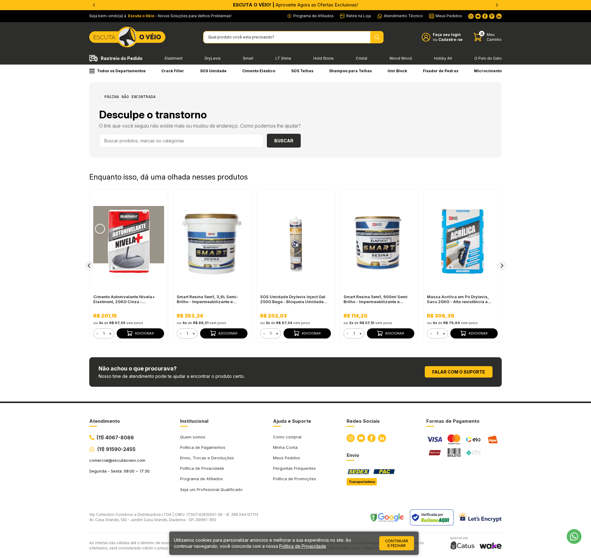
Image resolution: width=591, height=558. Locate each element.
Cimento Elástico (258, 71)
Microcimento (488, 71)
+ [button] (110, 333)
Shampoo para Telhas (350, 71)
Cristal (361, 58)
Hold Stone (323, 58)
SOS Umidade (213, 71)
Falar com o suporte (458, 371)
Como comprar (287, 436)
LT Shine (283, 58)
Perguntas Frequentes (294, 468)
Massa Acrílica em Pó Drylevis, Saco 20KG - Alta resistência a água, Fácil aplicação (458, 299)
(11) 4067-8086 (115, 437)
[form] (104, 333)
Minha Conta (285, 447)
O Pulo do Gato (488, 58)
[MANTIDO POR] (462, 545)
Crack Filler (172, 71)
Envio (353, 455)
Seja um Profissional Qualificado (211, 489)
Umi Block (397, 71)
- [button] (97, 333)
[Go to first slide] (497, 5)
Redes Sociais (363, 421)
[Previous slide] (94, 5)
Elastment (174, 58)
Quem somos (192, 436)
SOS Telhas (302, 71)
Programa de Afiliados (201, 478)
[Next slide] (502, 266)
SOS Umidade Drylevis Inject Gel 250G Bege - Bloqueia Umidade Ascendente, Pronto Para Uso (292, 299)
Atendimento (104, 421)
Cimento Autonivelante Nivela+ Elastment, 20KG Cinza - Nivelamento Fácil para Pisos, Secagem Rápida (124, 299)
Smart (248, 58)
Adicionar (144, 333)
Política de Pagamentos (202, 447)
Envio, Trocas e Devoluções (207, 457)
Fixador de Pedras (440, 71)
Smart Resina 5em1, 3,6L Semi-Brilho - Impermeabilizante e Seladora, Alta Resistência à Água (210, 299)
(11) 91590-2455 (116, 449)
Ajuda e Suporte (292, 421)
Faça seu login (447, 34)
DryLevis (213, 58)
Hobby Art (443, 58)
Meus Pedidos (286, 457)
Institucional (194, 421)
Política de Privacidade (202, 468)
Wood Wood (400, 58)
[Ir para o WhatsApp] (574, 536)
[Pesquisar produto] (377, 37)
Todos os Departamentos (121, 71)
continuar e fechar (396, 543)
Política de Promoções (294, 478)
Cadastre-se (450, 39)
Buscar (283, 140)
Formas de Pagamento (453, 421)
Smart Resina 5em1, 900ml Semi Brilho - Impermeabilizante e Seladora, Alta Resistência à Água (377, 299)
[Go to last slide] (89, 266)
